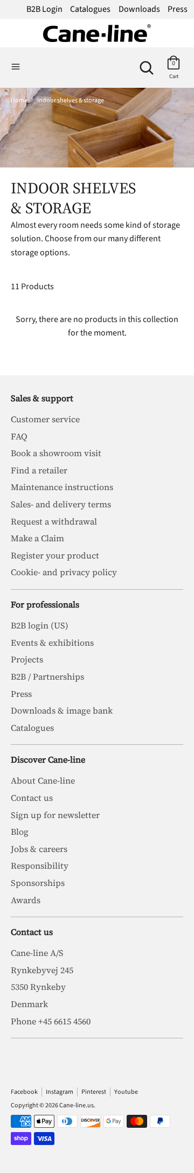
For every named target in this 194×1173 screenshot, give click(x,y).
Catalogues (90, 9)
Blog (20, 831)
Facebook (24, 1092)
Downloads (139, 9)
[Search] (146, 63)
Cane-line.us (76, 1105)
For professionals (45, 604)
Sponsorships (38, 883)
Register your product (55, 555)
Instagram (59, 1092)
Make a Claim (37, 538)
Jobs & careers (39, 849)
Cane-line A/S (37, 953)
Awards (25, 900)
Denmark (29, 1004)
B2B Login (44, 9)
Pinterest (93, 1092)
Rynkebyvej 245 (42, 970)
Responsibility (39, 865)
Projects (27, 659)
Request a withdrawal (54, 521)
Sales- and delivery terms (61, 504)
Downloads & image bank (62, 710)
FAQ (19, 436)
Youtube (126, 1092)
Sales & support (42, 398)
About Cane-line (43, 780)
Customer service (45, 419)
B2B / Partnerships (47, 676)
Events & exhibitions (52, 642)
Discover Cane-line (48, 759)
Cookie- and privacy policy (64, 572)
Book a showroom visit (56, 453)
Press (178, 9)
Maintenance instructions (62, 487)
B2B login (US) (39, 625)
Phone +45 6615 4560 (51, 1021)
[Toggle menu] (15, 67)
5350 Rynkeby (38, 987)
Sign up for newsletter (55, 815)
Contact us (32, 798)
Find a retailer (39, 470)
